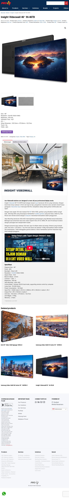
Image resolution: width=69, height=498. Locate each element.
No (66, 22)
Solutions (35, 8)
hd (60, 20)
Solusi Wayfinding (39, 465)
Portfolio (20, 410)
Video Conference (5, 472)
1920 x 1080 (43, 22)
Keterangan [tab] (7, 142)
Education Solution (39, 457)
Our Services (22, 408)
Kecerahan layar (16, 206)
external (19, 20)
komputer (28, 215)
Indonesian (58, 409)
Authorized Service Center (24, 459)
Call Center (38, 470)
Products (15, 8)
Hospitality (37, 461)
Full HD (14, 273)
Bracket (13, 472)
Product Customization (24, 457)
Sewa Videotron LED (57, 455)
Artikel (20, 413)
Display (55, 20)
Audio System (4, 474)
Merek (7, 12)
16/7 (27, 22)
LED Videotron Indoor (6, 455)
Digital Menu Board (40, 468)
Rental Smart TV (56, 459)
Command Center (45, 461)
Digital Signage (11, 463)
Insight (12, 12)
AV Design (20, 455)
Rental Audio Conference (58, 461)
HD (30, 211)
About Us (5, 8)
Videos (66, 8)
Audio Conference (5, 470)
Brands (45, 8)
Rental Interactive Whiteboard (59, 457)
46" (55, 22)
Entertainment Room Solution (42, 466)
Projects (56, 8)
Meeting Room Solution (41, 459)
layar (36, 203)
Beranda (3, 12)
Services (25, 8)
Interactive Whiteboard (7, 461)
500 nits (9, 22)
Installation (27, 455)
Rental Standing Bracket (58, 465)
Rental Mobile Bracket (57, 463)
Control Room (38, 463)
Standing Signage (5, 465)
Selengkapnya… (9, 445)
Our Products (22, 402)
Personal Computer (6, 477)
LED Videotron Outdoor (7, 457)
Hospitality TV (4, 475)
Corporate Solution (39, 455)
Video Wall (41, 20)
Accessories (12, 474)
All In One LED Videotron (7, 459)
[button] (65, 28)
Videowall (11, 203)
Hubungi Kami (7, 132)
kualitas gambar (39, 213)
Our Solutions (22, 405)
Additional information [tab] (20, 142)
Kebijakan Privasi (23, 419)
